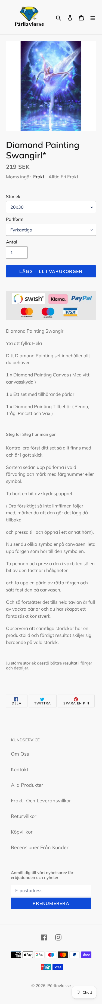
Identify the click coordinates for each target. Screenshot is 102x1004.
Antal (11, 242)
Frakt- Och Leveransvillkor (41, 800)
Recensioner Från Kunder (40, 847)
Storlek (13, 196)
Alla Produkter (27, 785)
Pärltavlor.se (59, 985)
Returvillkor (23, 816)
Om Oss (20, 754)
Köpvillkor (22, 832)
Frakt (38, 176)
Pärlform (14, 219)
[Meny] (92, 17)
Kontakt (19, 769)
